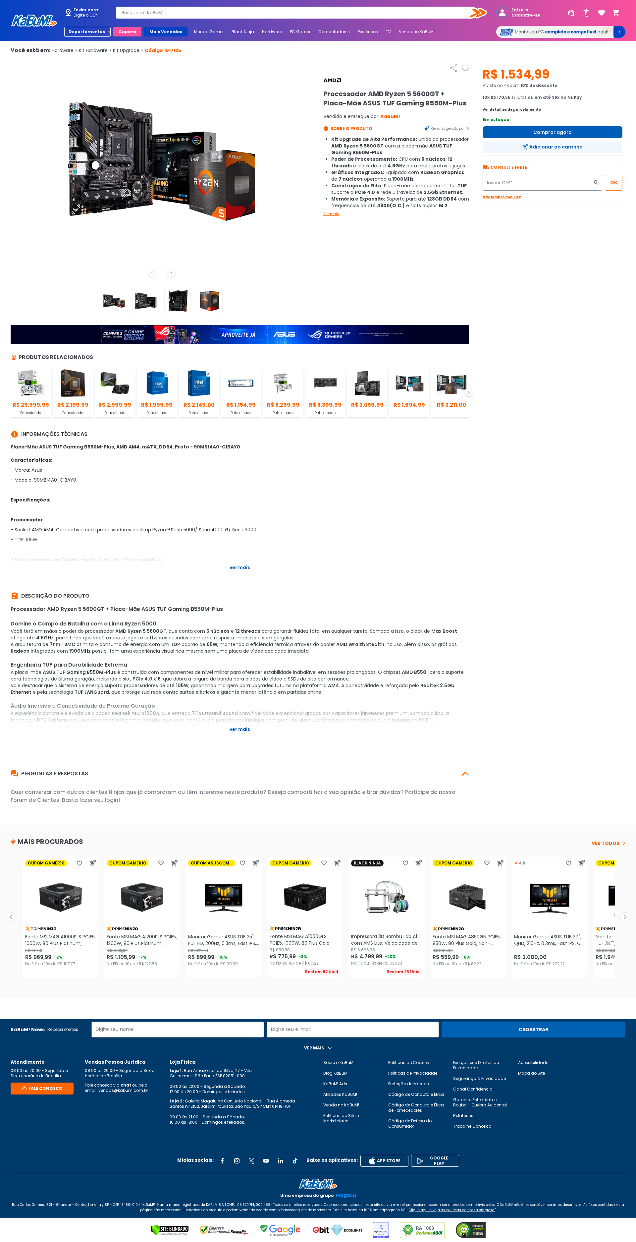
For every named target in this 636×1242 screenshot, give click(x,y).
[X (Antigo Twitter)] (251, 1160)
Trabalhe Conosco (472, 1126)
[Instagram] (237, 1160)
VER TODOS (605, 843)
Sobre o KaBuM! (338, 1062)
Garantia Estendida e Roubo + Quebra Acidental (480, 1102)
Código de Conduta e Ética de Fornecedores (416, 1107)
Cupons (127, 31)
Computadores (334, 31)
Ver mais (331, 213)
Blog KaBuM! (335, 1073)
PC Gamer (300, 31)
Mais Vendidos (165, 31)
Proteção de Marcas (408, 1084)
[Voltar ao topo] (318, 1183)
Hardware (272, 31)
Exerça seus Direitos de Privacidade (476, 1065)
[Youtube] (266, 1160)
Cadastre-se (525, 15)
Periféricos (368, 31)
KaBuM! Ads (335, 1084)
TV (388, 31)
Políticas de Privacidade (412, 1073)
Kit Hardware (95, 50)
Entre (517, 10)
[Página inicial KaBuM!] (34, 20)
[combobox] (297, 13)
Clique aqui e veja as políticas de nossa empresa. (452, 1210)
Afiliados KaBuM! (340, 1094)
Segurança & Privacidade (479, 1078)
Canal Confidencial (473, 1089)
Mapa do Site (531, 1073)
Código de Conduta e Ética (416, 1094)
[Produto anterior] (10, 917)
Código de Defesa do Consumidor (410, 1123)
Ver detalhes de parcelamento (512, 109)
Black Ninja (243, 31)
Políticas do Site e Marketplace (341, 1118)
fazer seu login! (99, 800)
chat (126, 1085)
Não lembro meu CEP (502, 197)
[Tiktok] (295, 1160)
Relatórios (463, 1115)
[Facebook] (222, 1160)
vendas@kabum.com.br (123, 1090)
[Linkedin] (281, 1160)
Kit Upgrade (128, 50)
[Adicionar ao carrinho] (93, 863)
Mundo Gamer (209, 31)
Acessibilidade (533, 1062)
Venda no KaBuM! (417, 31)
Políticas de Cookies (408, 1062)
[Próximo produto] (625, 917)
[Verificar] (170, 1230)
